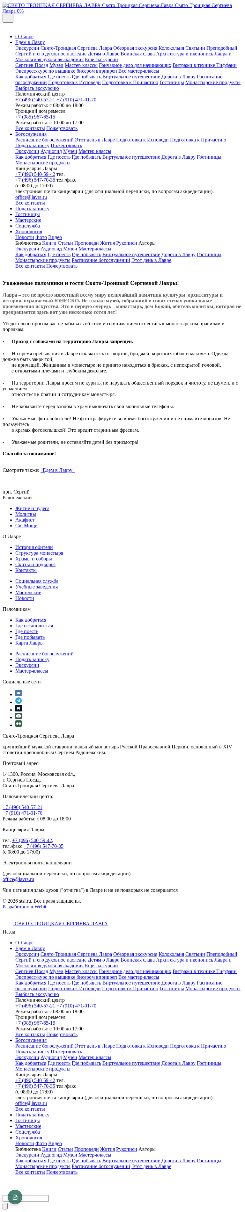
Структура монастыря (39, 553)
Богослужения (31, 134)
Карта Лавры (29, 643)
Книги (49, 243)
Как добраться (30, 76)
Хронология (28, 231)
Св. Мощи (26, 525)
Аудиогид (51, 151)
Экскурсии (27, 48)
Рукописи (126, 243)
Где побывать (86, 76)
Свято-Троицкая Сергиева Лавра (76, 48)
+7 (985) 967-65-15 (35, 116)
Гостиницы (172, 82)
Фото (41, 237)
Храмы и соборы (33, 558)
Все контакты (30, 128)
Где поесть (59, 76)
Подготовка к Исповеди (74, 82)
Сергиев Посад (31, 65)
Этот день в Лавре (95, 139)
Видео (55, 237)
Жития (107, 243)
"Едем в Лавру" (58, 470)
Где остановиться (34, 625)
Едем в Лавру (30, 42)
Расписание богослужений (44, 139)
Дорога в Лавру (178, 76)
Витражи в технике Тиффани (205, 65)
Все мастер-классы (138, 71)
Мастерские (28, 220)
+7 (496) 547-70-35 (35, 180)
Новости (24, 237)
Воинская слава (138, 53)
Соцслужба (27, 225)
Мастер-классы (81, 65)
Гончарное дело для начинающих (135, 65)
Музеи (56, 65)
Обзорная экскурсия (135, 48)
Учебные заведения (36, 586)
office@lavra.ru (31, 197)
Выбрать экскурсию (37, 88)
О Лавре (24, 36)
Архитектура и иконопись (184, 53)
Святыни (195, 48)
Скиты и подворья (35, 564)
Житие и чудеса (32, 508)
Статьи (65, 243)
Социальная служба (36, 581)
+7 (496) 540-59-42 (35, 174)
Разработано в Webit (24, 906)
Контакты (26, 570)
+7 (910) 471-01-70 (76, 99)
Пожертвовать (62, 128)
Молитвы (25, 514)
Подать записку (32, 145)
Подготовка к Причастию (130, 82)
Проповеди (86, 243)
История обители (34, 547)
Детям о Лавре (103, 53)
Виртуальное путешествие (131, 76)
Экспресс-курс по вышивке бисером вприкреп (66, 71)
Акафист (24, 520)
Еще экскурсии (101, 59)
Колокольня (171, 48)
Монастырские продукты (213, 82)
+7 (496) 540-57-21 (35, 99)
